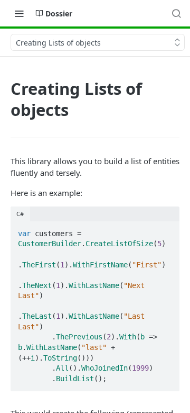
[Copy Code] (166, 230)
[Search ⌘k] (176, 13)
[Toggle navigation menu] (19, 13)
